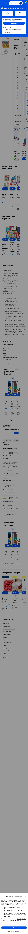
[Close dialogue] (25, 897)
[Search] (20, 3)
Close (14, 927)
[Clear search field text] (18, 3)
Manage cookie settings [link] (13, 931)
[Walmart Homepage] (6, 3)
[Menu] (2, 3)
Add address (14, 23)
